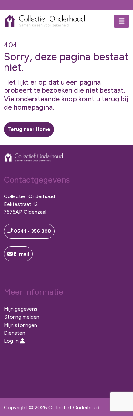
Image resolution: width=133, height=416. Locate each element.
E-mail (21, 254)
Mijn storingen (20, 325)
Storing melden (21, 317)
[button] (29, 129)
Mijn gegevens (20, 308)
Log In (12, 341)
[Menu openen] (121, 21)
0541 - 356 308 (32, 231)
